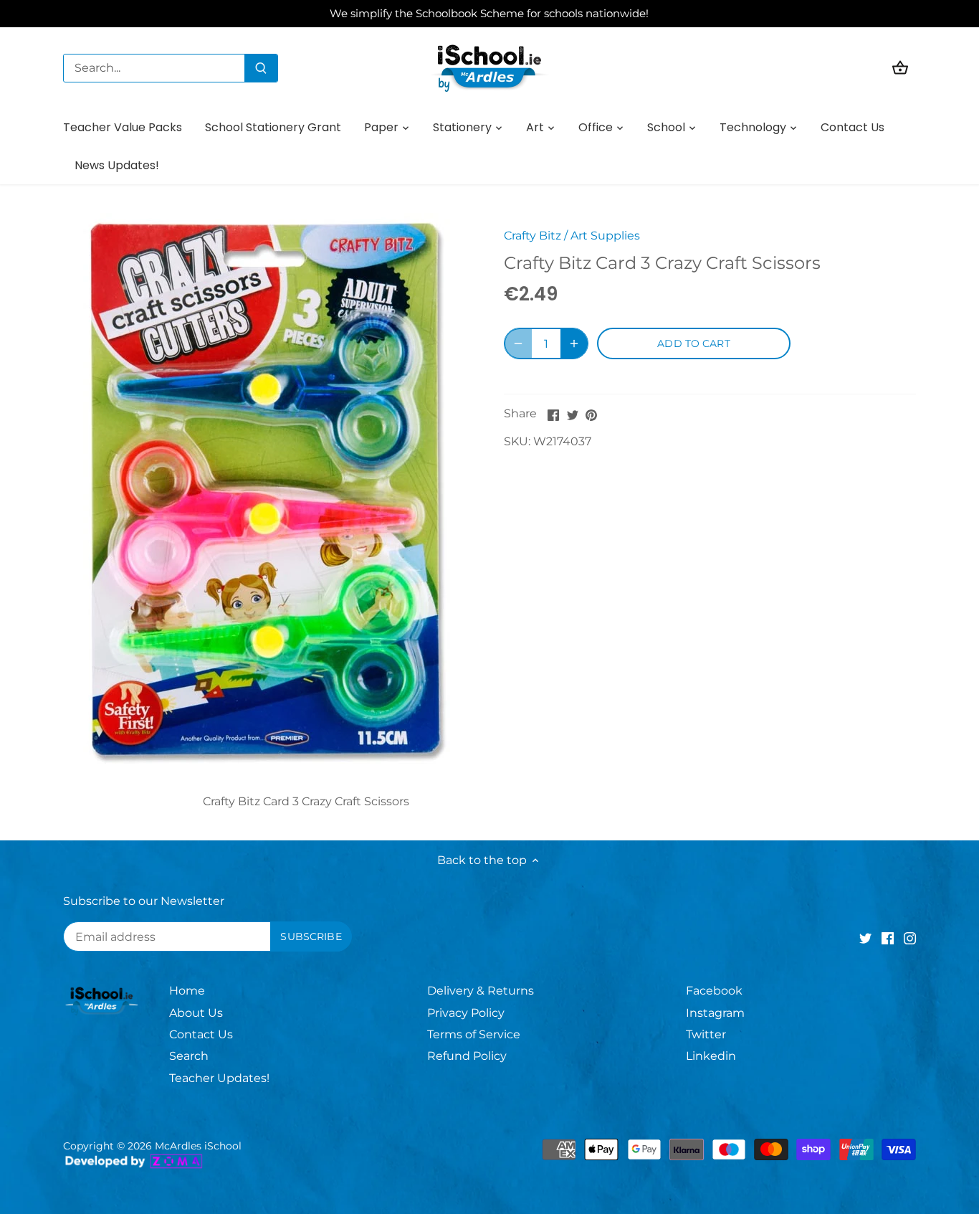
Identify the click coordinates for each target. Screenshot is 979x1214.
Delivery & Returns (480, 990)
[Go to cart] (900, 67)
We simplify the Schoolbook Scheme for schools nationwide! (489, 13)
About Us (196, 1013)
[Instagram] (910, 938)
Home (187, 990)
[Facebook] (888, 938)
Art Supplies (605, 235)
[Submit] (260, 68)
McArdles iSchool (198, 1145)
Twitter (706, 1034)
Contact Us (201, 1034)
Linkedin (711, 1056)
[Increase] (574, 343)
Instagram (715, 1013)
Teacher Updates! (219, 1078)
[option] (266, 488)
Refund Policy (467, 1056)
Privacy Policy (466, 1013)
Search (189, 1056)
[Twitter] (865, 938)
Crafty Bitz (532, 235)
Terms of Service (473, 1034)
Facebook (714, 990)
